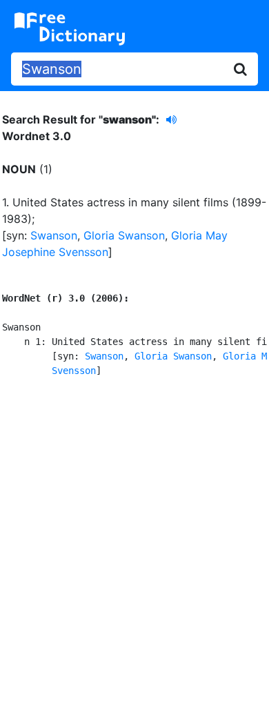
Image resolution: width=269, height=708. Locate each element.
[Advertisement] (134, 540)
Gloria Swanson (124, 235)
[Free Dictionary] (69, 29)
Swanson (53, 235)
